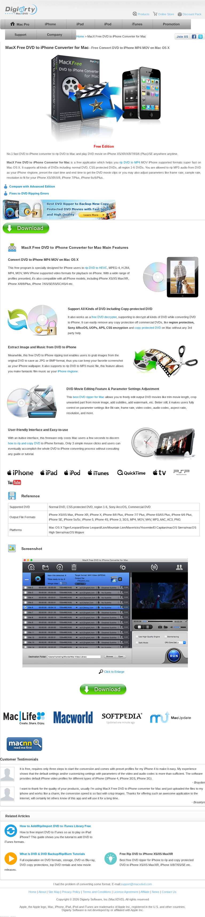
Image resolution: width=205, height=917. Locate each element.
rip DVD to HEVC (96, 267)
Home (80, 36)
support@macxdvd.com (136, 884)
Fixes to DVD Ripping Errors (29, 193)
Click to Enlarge (114, 671)
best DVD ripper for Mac (88, 397)
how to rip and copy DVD (24, 443)
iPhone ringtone (68, 371)
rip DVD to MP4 (129, 162)
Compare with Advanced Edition (32, 186)
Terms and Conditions (97, 891)
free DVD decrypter (104, 317)
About (42, 891)
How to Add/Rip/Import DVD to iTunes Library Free (55, 826)
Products (143, 14)
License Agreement (125, 891)
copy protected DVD (148, 327)
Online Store (166, 14)
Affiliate (144, 891)
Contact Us (169, 891)
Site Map (54, 891)
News (155, 891)
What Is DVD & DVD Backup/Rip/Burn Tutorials (52, 853)
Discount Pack (192, 14)
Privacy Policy (71, 891)
